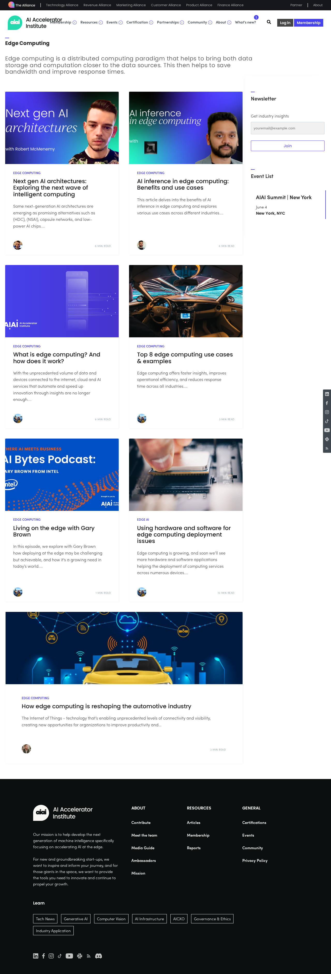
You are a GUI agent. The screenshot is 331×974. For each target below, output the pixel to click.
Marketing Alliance (131, 5)
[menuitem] (144, 822)
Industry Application (53, 930)
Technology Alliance (62, 5)
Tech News (45, 919)
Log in (285, 22)
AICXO (179, 919)
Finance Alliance (230, 5)
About (318, 5)
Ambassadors (143, 860)
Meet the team (144, 835)
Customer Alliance (166, 5)
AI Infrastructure (149, 919)
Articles (193, 822)
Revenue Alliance (97, 5)
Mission (138, 873)
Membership (308, 22)
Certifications (254, 822)
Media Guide (142, 848)
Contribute (141, 822)
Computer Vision (111, 919)
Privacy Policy (255, 860)
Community (252, 848)
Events (248, 835)
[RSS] (327, 448)
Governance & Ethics (212, 919)
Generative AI (76, 919)
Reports (194, 848)
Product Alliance (199, 5)
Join (288, 146)
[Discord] (98, 955)
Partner (296, 5)
